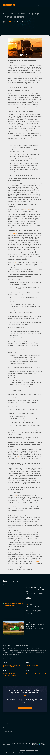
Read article (28, 597)
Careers (36, 750)
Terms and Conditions (30, 750)
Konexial (37, 561)
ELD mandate (34, 124)
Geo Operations (6, 719)
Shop (4, 736)
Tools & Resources (7, 731)
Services (5, 727)
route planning (27, 209)
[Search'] (42, 5)
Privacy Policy (22, 750)
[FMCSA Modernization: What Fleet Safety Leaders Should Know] (13, 610)
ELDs (16, 262)
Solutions (5, 723)
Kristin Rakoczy (9, 21)
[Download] (34, 744)
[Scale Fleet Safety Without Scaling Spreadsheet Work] (13, 628)
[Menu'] (45, 5)
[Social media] (3, 752)
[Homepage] (9, 5)
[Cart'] (38, 5)
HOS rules (12, 137)
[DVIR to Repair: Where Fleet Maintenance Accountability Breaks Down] (13, 592)
